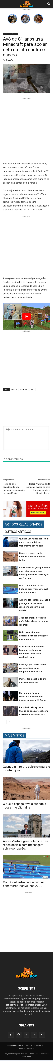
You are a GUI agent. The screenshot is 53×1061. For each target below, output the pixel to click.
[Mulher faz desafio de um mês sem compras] (10, 682)
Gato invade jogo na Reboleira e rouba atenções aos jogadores (33, 636)
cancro (14, 389)
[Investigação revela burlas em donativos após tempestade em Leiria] (10, 668)
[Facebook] (11, 1035)
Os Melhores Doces (16, 1045)
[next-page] (9, 722)
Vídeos (14, 34)
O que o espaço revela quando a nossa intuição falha (32, 557)
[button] (4, 4)
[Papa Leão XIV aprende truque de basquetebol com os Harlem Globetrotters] (10, 711)
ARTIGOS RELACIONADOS (23, 524)
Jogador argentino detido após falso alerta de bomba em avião (33, 621)
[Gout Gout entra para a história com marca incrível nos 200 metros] (10, 589)
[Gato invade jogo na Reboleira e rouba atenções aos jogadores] (10, 635)
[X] (34, 1035)
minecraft (23, 389)
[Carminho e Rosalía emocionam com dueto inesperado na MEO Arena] (10, 696)
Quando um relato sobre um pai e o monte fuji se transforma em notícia (34, 542)
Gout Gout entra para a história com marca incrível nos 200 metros (33, 589)
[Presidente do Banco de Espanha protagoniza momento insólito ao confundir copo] (10, 650)
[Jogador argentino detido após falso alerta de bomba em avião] (10, 621)
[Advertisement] (26, 130)
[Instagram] (18, 1034)
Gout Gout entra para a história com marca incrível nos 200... (23, 884)
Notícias (7, 34)
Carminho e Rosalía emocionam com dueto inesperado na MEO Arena (32, 696)
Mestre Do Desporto (34, 1045)
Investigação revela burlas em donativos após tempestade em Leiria (32, 668)
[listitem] (12, 19)
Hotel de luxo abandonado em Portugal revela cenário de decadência (14, 488)
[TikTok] (26, 1035)
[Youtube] (42, 1035)
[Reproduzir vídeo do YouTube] (26, 316)
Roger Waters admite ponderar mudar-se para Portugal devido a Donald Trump (38, 488)
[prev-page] (5, 722)
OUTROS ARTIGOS (18, 532)
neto (32, 389)
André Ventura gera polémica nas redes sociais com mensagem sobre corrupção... (25, 844)
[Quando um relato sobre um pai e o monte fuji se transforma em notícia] (10, 542)
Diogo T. (9, 60)
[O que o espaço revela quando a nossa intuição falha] (10, 556)
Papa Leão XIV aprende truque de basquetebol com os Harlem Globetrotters (33, 711)
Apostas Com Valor (26, 1048)
